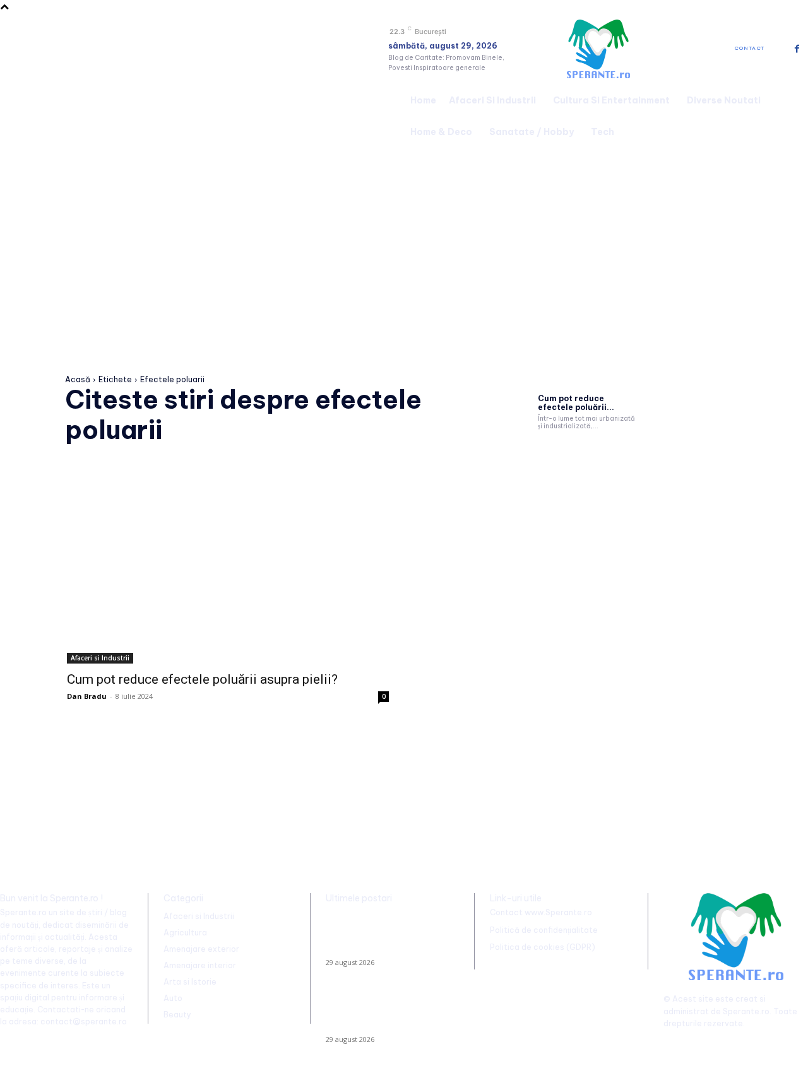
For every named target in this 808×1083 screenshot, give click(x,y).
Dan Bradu (87, 696)
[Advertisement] (404, 242)
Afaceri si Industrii (100, 657)
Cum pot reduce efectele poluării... (576, 403)
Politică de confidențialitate (544, 930)
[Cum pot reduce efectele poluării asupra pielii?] (228, 583)
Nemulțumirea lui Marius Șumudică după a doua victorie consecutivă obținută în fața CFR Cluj (388, 934)
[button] (793, 114)
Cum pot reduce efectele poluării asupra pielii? (202, 679)
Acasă (77, 379)
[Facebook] (797, 49)
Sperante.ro (746, 1011)
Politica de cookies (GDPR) (542, 947)
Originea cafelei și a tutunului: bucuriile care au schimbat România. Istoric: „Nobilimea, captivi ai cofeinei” (382, 1011)
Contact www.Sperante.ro (541, 912)
